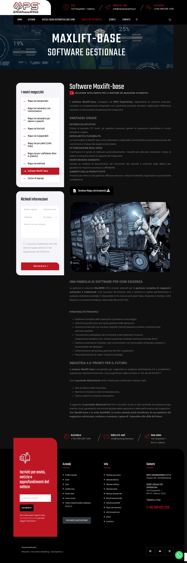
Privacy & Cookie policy (29, 547)
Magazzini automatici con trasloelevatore (39, 110)
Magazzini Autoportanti (38, 101)
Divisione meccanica (113, 475)
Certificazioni (69, 489)
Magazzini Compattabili (38, 136)
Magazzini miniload (36, 164)
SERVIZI (112, 20)
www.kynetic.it (57, 551)
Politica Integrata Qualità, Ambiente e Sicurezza (78, 504)
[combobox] (49, 217)
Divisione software (112, 484)
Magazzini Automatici (92, 20)
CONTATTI (126, 20)
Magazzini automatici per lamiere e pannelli (39, 120)
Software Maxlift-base (38, 171)
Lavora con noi (70, 498)
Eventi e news (69, 493)
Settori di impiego (36, 178)
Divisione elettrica (112, 479)
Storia (67, 479)
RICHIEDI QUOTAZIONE (77, 520)
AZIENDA (31, 20)
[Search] (170, 20)
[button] (179, 555)
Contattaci (110, 521)
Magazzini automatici (113, 507)
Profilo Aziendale (71, 475)
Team (67, 484)
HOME (20, 20)
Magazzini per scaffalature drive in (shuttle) (42, 155)
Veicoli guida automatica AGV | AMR (58, 20)
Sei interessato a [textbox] (49, 217)
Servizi (108, 517)
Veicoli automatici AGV (114, 498)
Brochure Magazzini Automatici (92, 191)
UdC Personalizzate (113, 512)
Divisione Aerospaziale (114, 493)
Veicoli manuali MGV (113, 503)
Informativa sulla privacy (28, 518)
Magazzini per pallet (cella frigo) (39, 145)
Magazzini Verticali (36, 129)
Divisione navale (111, 489)
